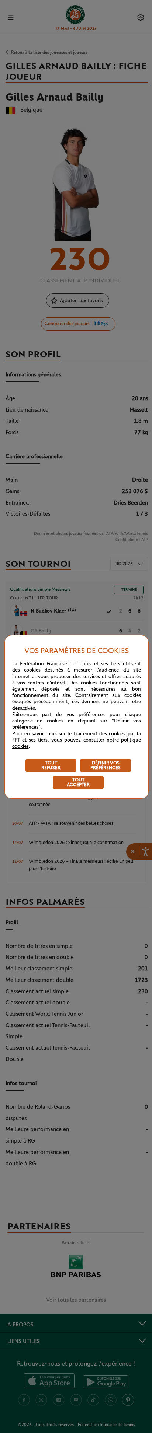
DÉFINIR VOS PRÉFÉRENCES (105, 765)
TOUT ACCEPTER (78, 782)
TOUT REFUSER (51, 765)
